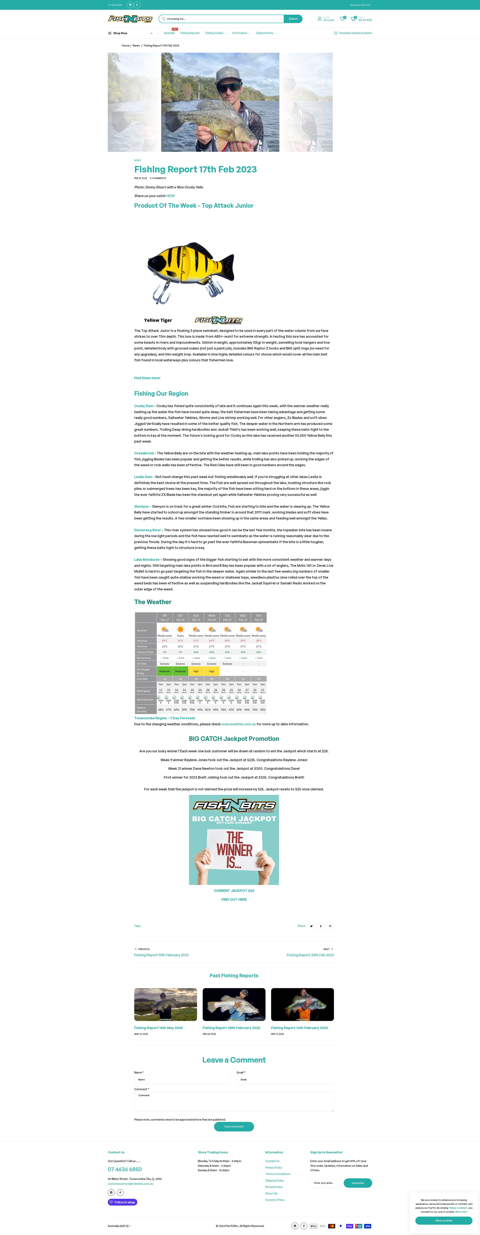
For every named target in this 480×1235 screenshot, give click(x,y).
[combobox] (230, 19)
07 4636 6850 (125, 1169)
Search (293, 18)
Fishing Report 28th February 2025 (231, 1028)
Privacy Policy (273, 1167)
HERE (170, 196)
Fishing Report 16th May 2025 (158, 1028)
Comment (141, 1089)
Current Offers (275, 1199)
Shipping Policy (274, 1180)
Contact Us (272, 1161)
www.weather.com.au (239, 724)
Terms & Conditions (277, 1174)
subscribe (358, 1183)
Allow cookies (444, 1220)
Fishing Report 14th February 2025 (299, 1028)
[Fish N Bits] (130, 19)
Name (139, 1072)
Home (126, 45)
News (136, 45)
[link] (216, 33)
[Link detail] (130, 5)
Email (241, 1072)
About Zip (271, 1193)
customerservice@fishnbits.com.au (130, 1183)
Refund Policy (274, 1186)
